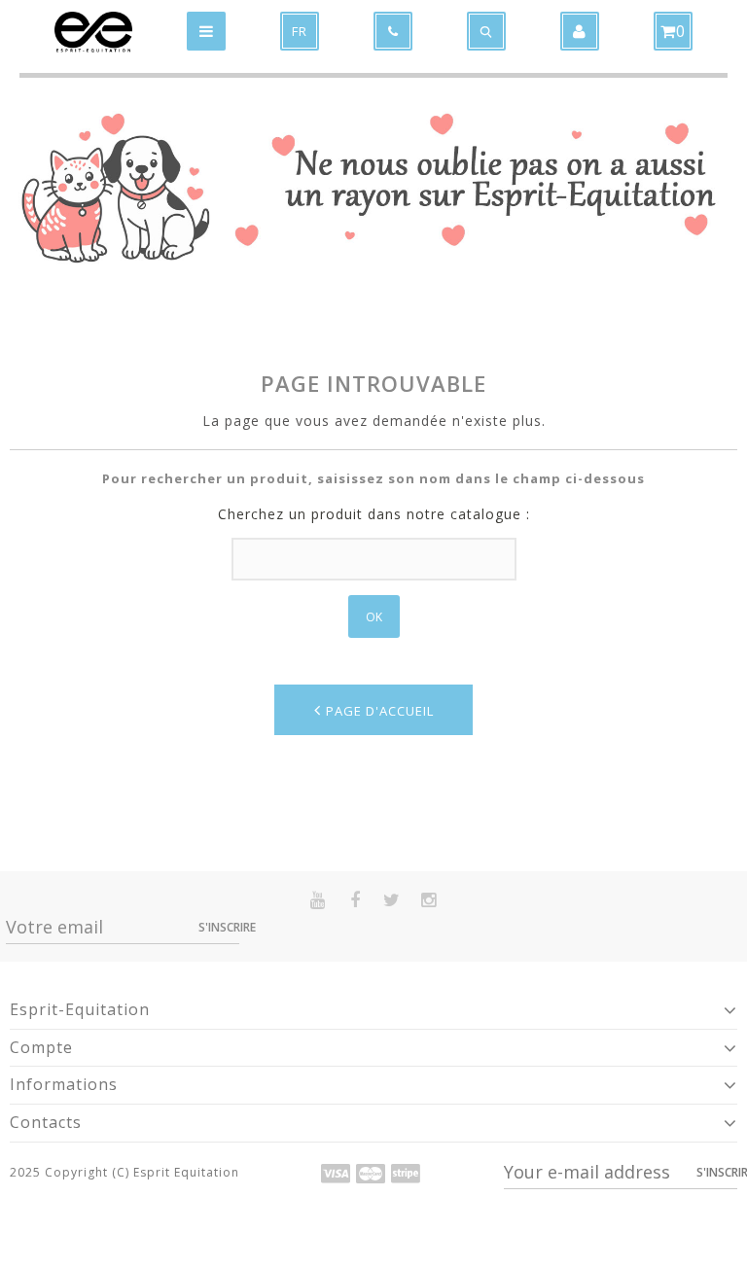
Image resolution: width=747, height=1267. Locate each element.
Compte (41, 1047)
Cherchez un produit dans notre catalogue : (374, 514)
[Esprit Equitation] (93, 32)
